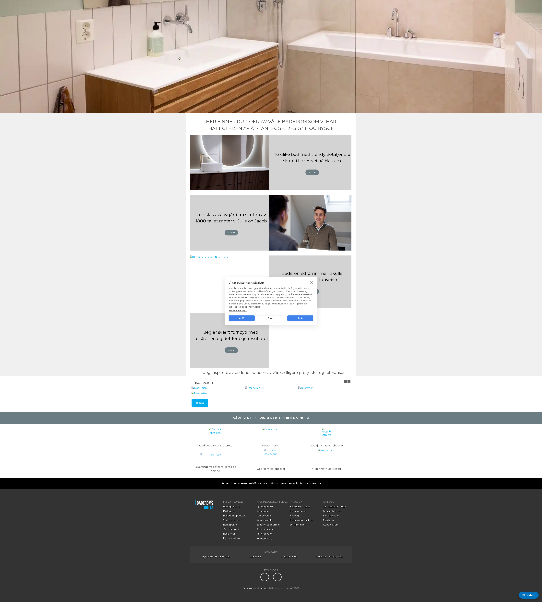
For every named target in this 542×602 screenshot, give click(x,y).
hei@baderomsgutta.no (329, 556)
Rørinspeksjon (231, 524)
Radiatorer (229, 533)
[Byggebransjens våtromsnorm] (326, 434)
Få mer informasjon (238, 310)
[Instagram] (277, 577)
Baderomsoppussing (234, 515)
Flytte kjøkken (231, 538)
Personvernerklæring (255, 588)
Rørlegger (229, 511)
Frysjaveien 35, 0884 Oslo (215, 556)
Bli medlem (528, 595)
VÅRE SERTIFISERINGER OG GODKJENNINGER (271, 418)
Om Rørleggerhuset (334, 506)
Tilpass (271, 318)
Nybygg (294, 515)
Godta (300, 318)
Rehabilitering (298, 511)
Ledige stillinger (332, 511)
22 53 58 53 (256, 556)
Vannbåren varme (233, 529)
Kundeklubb (330, 524)
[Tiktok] (264, 577)
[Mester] (271, 434)
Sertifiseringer (298, 524)
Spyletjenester (231, 520)
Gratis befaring (288, 556)
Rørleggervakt (231, 506)
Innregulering (264, 538)
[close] (312, 282)
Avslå (241, 318)
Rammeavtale (264, 520)
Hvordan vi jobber (300, 506)
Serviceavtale (264, 515)
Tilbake (200, 402)
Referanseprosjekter (301, 520)
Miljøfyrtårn (329, 520)
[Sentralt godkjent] (215, 434)
